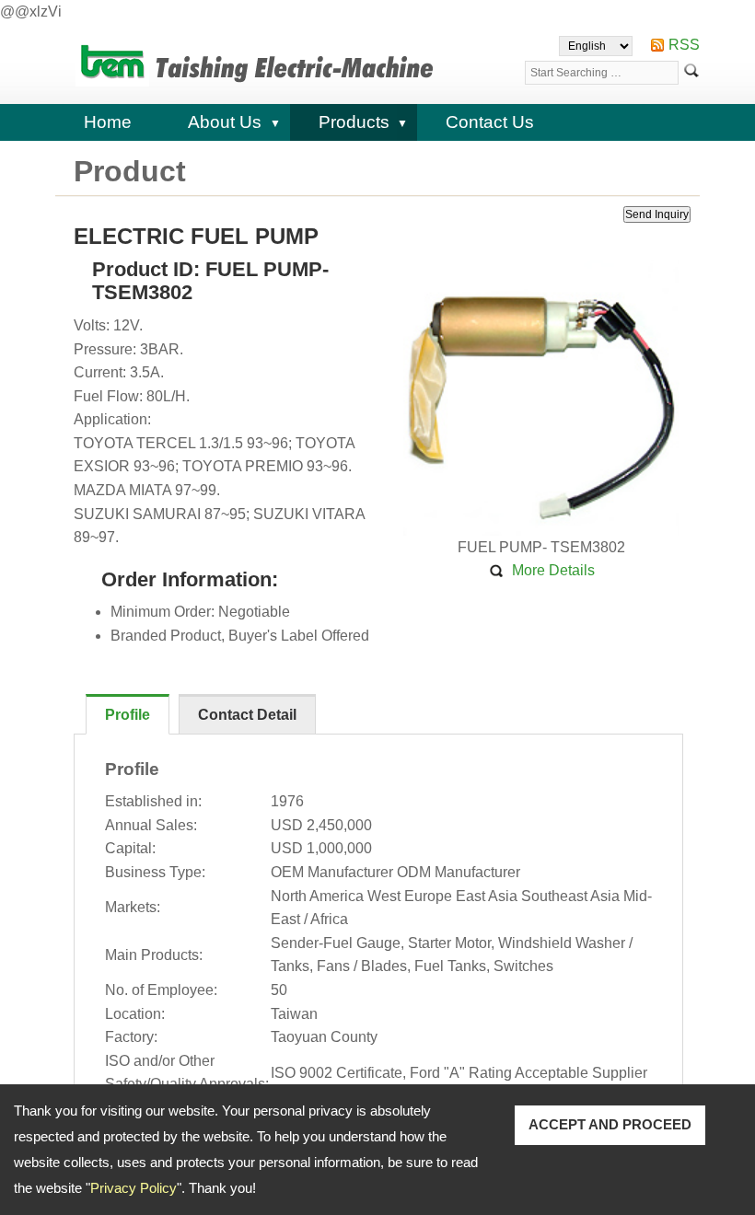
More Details (553, 570)
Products (354, 122)
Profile (127, 715)
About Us (224, 122)
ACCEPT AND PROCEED (609, 1124)
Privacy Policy (133, 1188)
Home (108, 122)
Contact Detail (247, 715)
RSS (684, 44)
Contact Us (490, 122)
